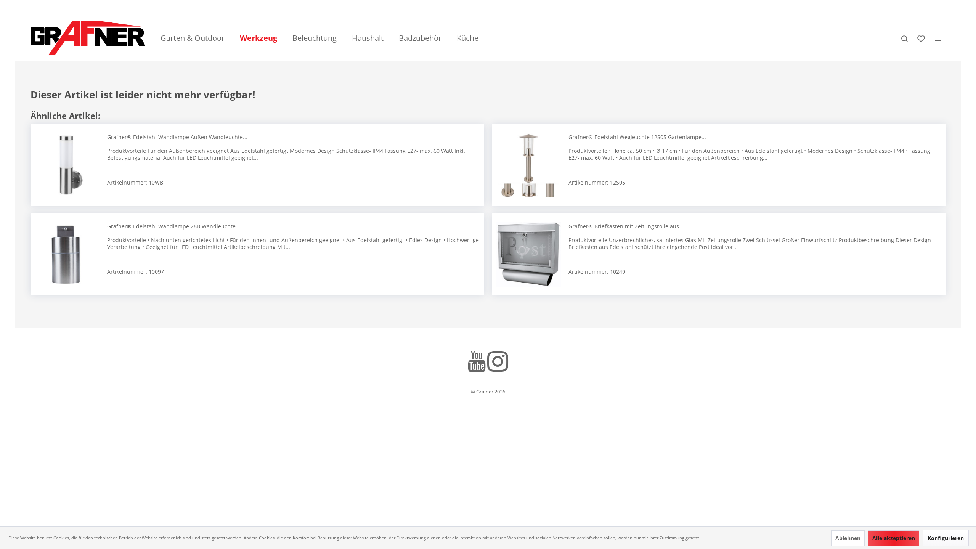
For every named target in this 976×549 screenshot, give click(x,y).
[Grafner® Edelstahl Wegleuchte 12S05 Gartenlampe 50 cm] (528, 165)
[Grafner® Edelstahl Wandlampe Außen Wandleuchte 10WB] (67, 165)
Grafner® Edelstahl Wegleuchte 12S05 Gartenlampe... (637, 137)
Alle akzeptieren (893, 538)
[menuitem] (192, 38)
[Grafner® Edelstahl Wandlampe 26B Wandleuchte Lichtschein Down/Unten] (67, 254)
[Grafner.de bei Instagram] (497, 363)
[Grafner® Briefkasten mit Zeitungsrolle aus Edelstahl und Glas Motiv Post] (528, 254)
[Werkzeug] (258, 38)
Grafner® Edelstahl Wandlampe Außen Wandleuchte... (177, 137)
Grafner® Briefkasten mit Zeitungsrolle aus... (626, 226)
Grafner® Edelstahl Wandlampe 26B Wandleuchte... (173, 226)
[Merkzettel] (921, 38)
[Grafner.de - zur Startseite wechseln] (87, 38)
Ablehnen (847, 538)
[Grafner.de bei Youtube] (477, 363)
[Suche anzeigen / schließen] (904, 38)
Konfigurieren (946, 538)
